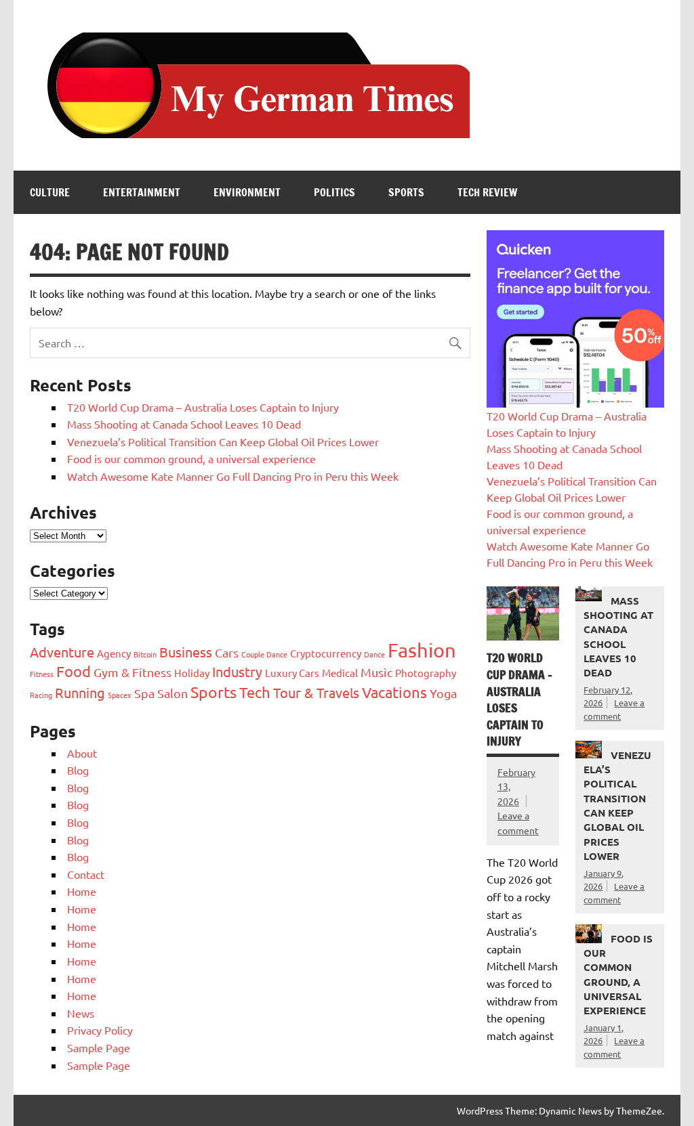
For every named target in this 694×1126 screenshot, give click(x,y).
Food (73, 671)
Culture (50, 192)
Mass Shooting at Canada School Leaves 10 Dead (184, 424)
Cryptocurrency (325, 653)
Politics (334, 192)
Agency (114, 653)
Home (81, 891)
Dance (374, 654)
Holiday (191, 672)
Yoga (443, 693)
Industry (237, 671)
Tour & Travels (316, 692)
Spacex (119, 694)
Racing (41, 694)
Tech (254, 692)
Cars (227, 652)
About (82, 753)
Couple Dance (264, 654)
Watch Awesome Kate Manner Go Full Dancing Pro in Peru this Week (233, 476)
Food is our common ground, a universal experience (191, 458)
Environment (247, 192)
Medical (340, 672)
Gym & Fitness (132, 672)
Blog (78, 770)
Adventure (62, 651)
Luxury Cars (292, 672)
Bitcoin (145, 654)
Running (80, 692)
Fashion (422, 650)
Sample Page (98, 1047)
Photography (425, 672)
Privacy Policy (100, 1030)
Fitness (42, 673)
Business (185, 651)
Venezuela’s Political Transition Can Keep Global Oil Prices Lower (223, 441)
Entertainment (141, 192)
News (80, 1013)
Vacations (394, 692)
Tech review (487, 192)
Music (376, 672)
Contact (85, 874)
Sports (406, 192)
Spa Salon (161, 693)
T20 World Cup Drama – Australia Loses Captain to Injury (203, 407)
